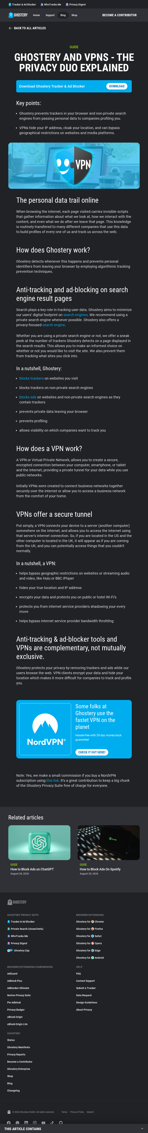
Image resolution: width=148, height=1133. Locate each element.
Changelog (13, 1090)
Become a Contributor (119, 15)
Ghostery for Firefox (89, 928)
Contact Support (85, 980)
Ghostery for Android (90, 957)
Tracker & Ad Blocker (24, 4)
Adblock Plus (14, 980)
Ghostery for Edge (88, 950)
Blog (63, 15)
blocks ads (27, 397)
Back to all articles (30, 28)
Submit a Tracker (86, 988)
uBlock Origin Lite (17, 1024)
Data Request (84, 995)
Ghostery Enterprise (18, 1068)
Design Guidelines (86, 1002)
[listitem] (39, 851)
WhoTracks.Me (52, 4)
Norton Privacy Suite (19, 995)
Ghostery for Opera (89, 943)
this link (52, 780)
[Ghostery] (18, 15)
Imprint (90, 1112)
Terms (64, 1112)
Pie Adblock (14, 1002)
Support (50, 15)
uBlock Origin (15, 1016)
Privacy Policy (77, 1112)
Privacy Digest (77, 4)
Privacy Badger (16, 1009)
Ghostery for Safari (89, 936)
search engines (75, 315)
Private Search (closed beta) (27, 928)
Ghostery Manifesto (18, 1047)
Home (36, 15)
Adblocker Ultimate (18, 988)
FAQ (78, 973)
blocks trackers (31, 378)
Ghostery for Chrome (90, 921)
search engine (53, 325)
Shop (74, 15)
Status (11, 1040)
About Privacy (84, 1009)
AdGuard (12, 973)
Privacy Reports (16, 1054)
